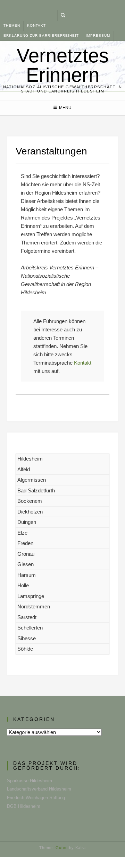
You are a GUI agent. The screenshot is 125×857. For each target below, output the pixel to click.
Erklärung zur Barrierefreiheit (41, 35)
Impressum (98, 35)
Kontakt (36, 25)
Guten (62, 848)
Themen (11, 25)
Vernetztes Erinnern (63, 65)
